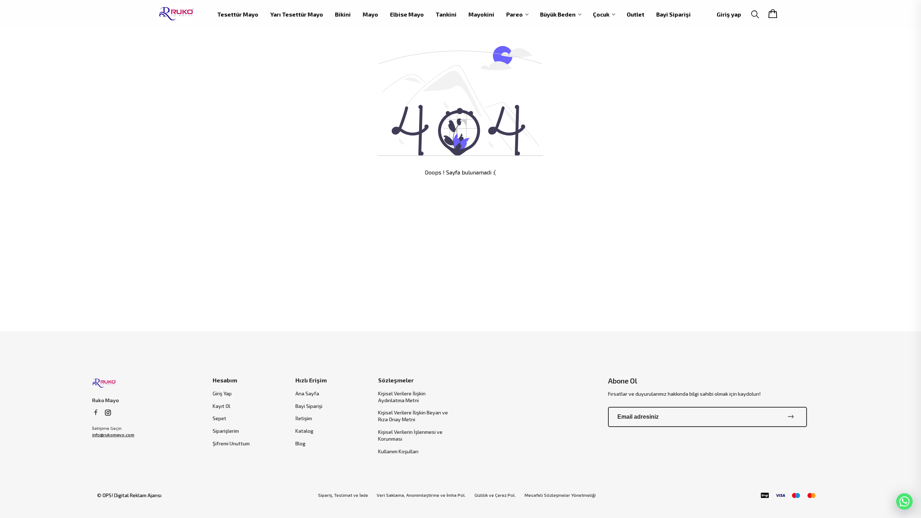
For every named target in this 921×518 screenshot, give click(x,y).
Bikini (343, 14)
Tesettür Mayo (237, 14)
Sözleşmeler (396, 380)
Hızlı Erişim (311, 380)
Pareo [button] (514, 14)
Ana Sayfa (307, 393)
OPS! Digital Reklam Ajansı (132, 495)
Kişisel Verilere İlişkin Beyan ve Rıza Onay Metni (413, 415)
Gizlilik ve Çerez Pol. (495, 495)
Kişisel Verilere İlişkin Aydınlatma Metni (402, 396)
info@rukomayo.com (113, 434)
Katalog (304, 431)
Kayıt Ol (221, 406)
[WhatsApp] (904, 501)
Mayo (370, 14)
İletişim (303, 418)
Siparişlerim (226, 431)
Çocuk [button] (601, 14)
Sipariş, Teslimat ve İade (343, 495)
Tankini (446, 14)
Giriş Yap (222, 393)
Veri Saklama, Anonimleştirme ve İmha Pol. (421, 495)
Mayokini (481, 14)
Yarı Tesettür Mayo (296, 14)
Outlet (635, 14)
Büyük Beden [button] (558, 14)
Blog (300, 443)
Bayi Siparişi (673, 14)
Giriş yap (729, 14)
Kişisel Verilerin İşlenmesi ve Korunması (410, 435)
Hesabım (225, 380)
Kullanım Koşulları (398, 451)
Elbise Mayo (407, 14)
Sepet (219, 418)
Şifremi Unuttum (231, 443)
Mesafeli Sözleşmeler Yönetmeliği (560, 495)
